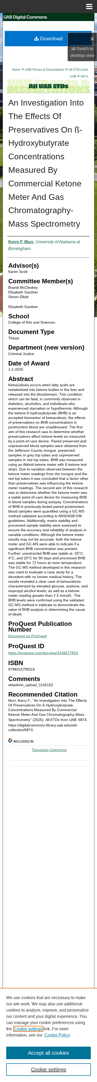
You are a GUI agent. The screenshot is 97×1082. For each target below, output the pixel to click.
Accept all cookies (48, 1053)
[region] (48, 1035)
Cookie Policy (57, 1035)
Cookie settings (28, 1029)
